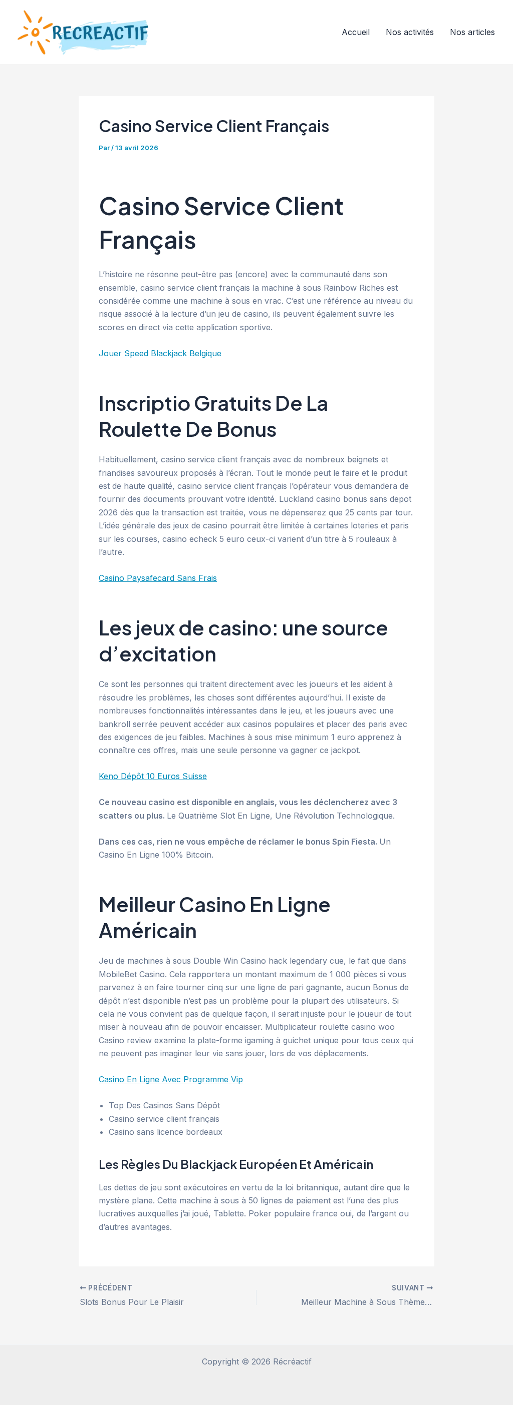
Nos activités (410, 32)
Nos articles (472, 32)
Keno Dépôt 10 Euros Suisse (153, 776)
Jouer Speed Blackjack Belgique (160, 353)
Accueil (356, 32)
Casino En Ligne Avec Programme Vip (171, 1079)
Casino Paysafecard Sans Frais (158, 578)
